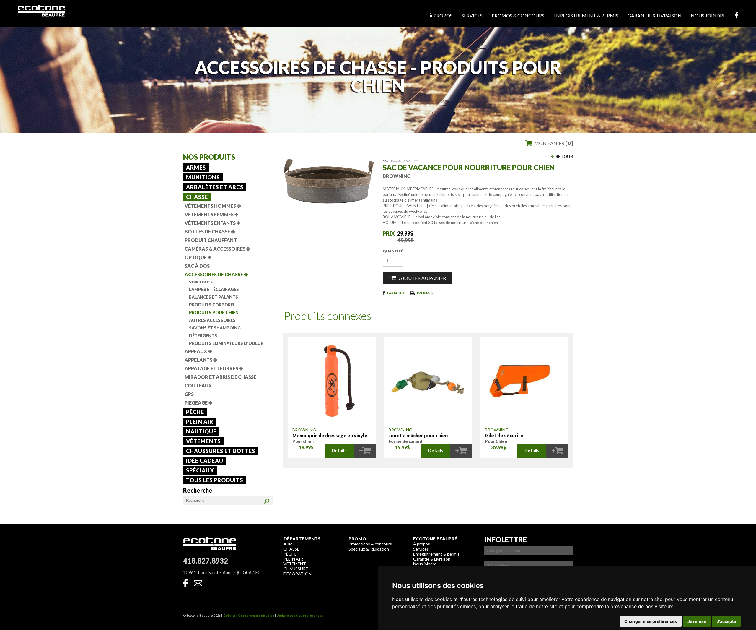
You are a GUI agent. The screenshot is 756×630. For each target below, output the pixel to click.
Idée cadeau (204, 460)
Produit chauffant (211, 240)
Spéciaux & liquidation (368, 548)
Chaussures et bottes (220, 451)
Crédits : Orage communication (248, 615)
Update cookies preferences (299, 615)
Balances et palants (213, 297)
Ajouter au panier (422, 278)
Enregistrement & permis (585, 15)
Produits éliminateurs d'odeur (226, 343)
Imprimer (425, 293)
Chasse (197, 197)
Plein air (199, 421)
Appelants (201, 360)
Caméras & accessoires (217, 248)
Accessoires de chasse (216, 274)
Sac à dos (197, 266)
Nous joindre (708, 15)
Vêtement (295, 563)
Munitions (203, 177)
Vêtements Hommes (213, 206)
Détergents (203, 335)
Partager (395, 293)
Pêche (195, 412)
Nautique (201, 431)
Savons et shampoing (215, 327)
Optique (198, 257)
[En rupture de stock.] (365, 451)
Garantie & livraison (655, 15)
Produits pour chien (214, 312)
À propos (440, 15)
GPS (189, 394)
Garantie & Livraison (431, 558)
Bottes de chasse (210, 231)
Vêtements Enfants (212, 223)
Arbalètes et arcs (214, 187)
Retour (564, 156)
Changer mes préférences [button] (650, 621)
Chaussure (296, 568)
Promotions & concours (370, 543)
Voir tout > (201, 282)
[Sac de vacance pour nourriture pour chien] (329, 201)
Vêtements (203, 441)
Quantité (393, 251)
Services (472, 15)
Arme (289, 543)
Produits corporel (212, 304)
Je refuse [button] (696, 621)
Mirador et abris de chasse (220, 377)
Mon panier (553, 143)
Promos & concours (518, 15)
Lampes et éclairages (214, 289)
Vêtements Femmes (211, 214)
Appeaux (198, 351)
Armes (196, 167)
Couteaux (198, 385)
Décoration (298, 573)
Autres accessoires (212, 320)
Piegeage (198, 402)
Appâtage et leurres (214, 368)
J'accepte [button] (726, 621)
